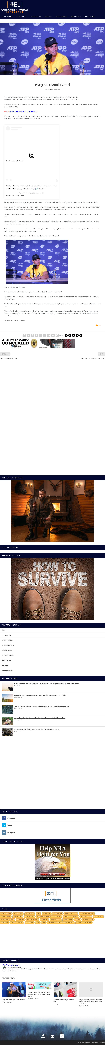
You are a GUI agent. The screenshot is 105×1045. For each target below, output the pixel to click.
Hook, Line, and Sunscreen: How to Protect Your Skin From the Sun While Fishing (40, 695)
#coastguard (6, 913)
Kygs (31, 193)
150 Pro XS (20, 919)
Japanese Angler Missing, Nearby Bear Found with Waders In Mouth (36, 729)
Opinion (4, 630)
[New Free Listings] (52, 895)
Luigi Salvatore (7, 650)
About (79, 1042)
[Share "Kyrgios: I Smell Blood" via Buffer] (45, 335)
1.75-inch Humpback (86, 913)
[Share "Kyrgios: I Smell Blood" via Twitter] (28, 335)
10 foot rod (18, 916)
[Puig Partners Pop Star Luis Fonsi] (14, 989)
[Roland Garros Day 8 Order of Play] (65, 989)
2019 (43, 922)
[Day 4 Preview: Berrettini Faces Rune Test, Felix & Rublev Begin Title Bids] (91, 989)
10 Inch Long (29, 916)
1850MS (77, 919)
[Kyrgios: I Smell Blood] (52, 49)
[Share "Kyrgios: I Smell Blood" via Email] (53, 335)
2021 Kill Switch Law (84, 922)
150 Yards (44, 919)
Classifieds (86, 1042)
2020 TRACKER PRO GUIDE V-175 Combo (60, 922)
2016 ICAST (4, 922)
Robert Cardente (8, 655)
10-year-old (98, 916)
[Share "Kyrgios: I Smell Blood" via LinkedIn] (41, 335)
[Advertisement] (52, 774)
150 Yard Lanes (32, 919)
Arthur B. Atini (6, 635)
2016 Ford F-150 (88, 919)
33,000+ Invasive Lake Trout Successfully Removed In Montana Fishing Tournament (41, 706)
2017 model (29, 922)
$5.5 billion (18, 913)
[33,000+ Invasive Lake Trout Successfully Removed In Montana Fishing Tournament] (7, 709)
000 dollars (58, 913)
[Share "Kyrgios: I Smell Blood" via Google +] (32, 335)
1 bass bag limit (70, 913)
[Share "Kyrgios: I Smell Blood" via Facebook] (24, 335)
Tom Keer (5, 665)
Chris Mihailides (7, 640)
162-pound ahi (55, 919)
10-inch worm (86, 916)
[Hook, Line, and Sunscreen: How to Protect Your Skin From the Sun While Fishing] (7, 698)
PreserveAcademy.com (13, 967)
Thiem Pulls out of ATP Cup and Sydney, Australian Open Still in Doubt (39, 994)
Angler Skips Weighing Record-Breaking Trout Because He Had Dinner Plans (39, 718)
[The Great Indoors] (52, 511)
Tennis (47, 89)
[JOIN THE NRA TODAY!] (52, 862)
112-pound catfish (7, 919)
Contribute (94, 1042)
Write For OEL (6, 670)
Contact (102, 1042)
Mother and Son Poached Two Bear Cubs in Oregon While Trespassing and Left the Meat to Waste (46, 683)
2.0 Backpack (5, 916)
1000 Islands (68, 919)
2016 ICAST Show (16, 922)
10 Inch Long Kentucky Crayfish (48, 916)
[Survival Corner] (52, 589)
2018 (38, 922)
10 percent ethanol (71, 916)
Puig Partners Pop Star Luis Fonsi (13, 999)
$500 (38, 913)
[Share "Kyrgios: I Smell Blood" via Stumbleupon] (49, 335)
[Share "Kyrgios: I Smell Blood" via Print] (57, 335)
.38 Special (46, 913)
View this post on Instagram (15, 161)
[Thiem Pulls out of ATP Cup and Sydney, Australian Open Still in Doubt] (39, 985)
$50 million (29, 913)
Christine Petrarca (8, 645)
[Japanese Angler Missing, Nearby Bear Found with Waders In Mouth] (7, 732)
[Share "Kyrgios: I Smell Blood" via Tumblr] (37, 335)
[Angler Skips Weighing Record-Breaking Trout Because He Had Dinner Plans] (7, 721)
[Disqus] (52, 392)
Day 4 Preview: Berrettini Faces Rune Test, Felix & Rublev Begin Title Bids (90, 1001)
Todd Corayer (6, 660)
